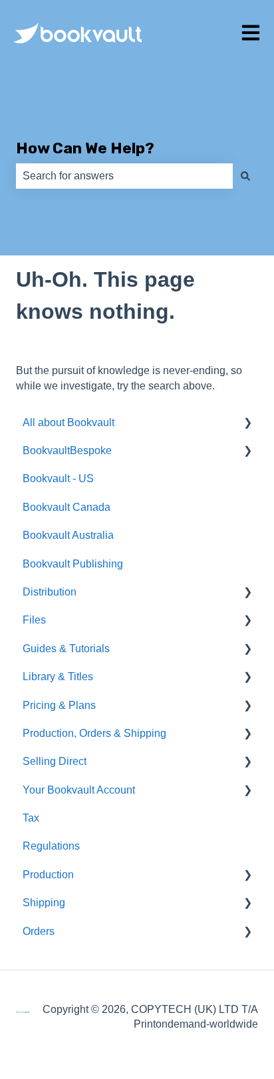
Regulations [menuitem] (51, 846)
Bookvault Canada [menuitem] (66, 507)
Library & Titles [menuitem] (58, 676)
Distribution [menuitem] (49, 592)
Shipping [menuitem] (44, 902)
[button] (247, 423)
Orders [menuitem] (39, 931)
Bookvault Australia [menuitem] (68, 535)
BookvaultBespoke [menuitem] (67, 450)
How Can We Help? (85, 148)
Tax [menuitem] (31, 818)
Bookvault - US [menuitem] (58, 478)
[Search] (245, 176)
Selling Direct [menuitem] (54, 761)
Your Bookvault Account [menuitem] (79, 790)
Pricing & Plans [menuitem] (59, 705)
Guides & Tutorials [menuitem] (66, 648)
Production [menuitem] (48, 874)
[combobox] (124, 176)
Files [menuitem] (34, 620)
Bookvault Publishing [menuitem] (73, 564)
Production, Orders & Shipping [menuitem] (94, 733)
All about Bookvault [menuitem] (68, 422)
